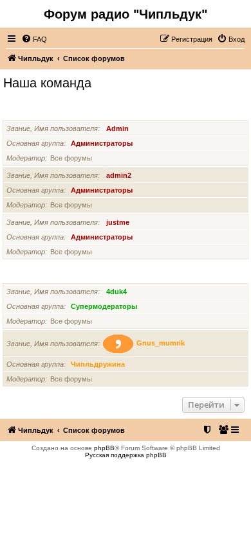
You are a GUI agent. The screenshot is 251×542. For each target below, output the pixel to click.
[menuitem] (34, 39)
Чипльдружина (98, 364)
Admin (117, 128)
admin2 (118, 175)
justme (117, 222)
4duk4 (116, 291)
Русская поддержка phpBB (126, 455)
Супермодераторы (39, 275)
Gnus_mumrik (160, 343)
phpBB (104, 447)
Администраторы (36, 112)
